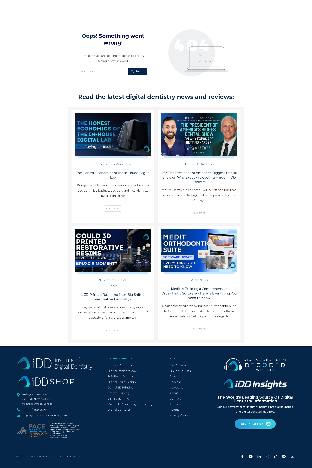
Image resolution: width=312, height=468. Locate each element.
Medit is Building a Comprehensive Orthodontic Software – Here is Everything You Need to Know (199, 293)
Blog (173, 376)
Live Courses (178, 365)
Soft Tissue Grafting (121, 376)
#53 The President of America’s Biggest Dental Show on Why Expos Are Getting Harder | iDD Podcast (199, 177)
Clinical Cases (105, 164)
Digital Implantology (122, 371)
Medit (194, 280)
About (174, 393)
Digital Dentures (119, 409)
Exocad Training (119, 393)
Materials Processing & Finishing (130, 404)
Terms (174, 404)
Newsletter (177, 387)
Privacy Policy (179, 415)
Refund (175, 409)
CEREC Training (118, 398)
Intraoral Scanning (120, 365)
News (204, 280)
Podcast (175, 382)
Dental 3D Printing (121, 387)
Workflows (123, 164)
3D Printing (107, 280)
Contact (175, 398)
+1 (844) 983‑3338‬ (34, 410)
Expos (189, 164)
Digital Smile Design (122, 382)
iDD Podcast (204, 164)
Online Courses (180, 371)
